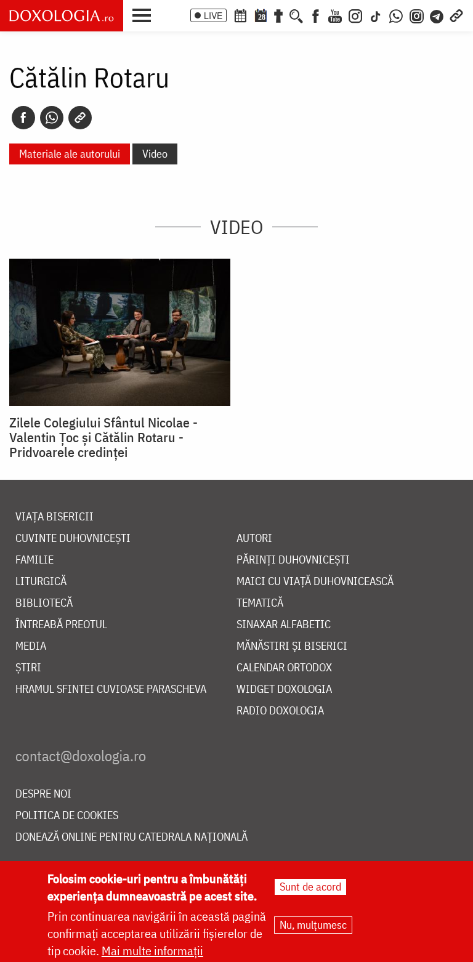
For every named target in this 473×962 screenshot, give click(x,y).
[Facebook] (315, 15)
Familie (34, 560)
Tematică (259, 603)
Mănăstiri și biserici (291, 646)
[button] (144, 14)
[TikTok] (375, 15)
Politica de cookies (66, 815)
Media (30, 646)
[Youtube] (335, 15)
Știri (28, 667)
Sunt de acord (310, 886)
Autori (254, 538)
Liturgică (41, 581)
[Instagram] (355, 15)
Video (155, 154)
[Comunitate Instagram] (417, 15)
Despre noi (43, 794)
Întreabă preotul (61, 624)
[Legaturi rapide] (456, 14)
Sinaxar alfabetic (283, 624)
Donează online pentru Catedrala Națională (131, 837)
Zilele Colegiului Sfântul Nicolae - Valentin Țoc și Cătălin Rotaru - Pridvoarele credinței (103, 437)
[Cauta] (296, 14)
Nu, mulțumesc (313, 925)
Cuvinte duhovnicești (73, 538)
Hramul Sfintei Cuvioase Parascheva (110, 689)
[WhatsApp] (396, 15)
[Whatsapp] (51, 117)
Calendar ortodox (284, 667)
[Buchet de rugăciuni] (278, 15)
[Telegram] (437, 15)
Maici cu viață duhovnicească (315, 581)
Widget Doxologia (284, 689)
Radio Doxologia (280, 711)
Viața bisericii (54, 517)
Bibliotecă (44, 603)
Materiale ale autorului (69, 154)
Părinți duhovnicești (293, 560)
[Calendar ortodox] (240, 15)
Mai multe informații (152, 950)
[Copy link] (80, 117)
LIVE (213, 15)
